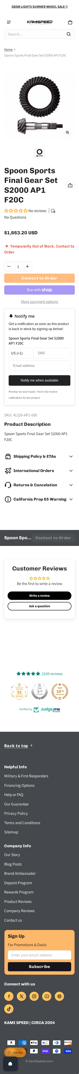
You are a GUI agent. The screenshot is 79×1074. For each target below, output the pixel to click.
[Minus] (8, 266)
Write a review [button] (39, 595)
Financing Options (19, 785)
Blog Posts (13, 864)
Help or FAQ (13, 794)
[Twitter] (21, 996)
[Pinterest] (59, 996)
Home (8, 49)
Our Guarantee (16, 803)
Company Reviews (19, 910)
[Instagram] (34, 996)
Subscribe (39, 966)
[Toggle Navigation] (8, 22)
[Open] (10, 1064)
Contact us (13, 920)
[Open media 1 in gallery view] (40, 153)
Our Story (12, 854)
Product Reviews (18, 901)
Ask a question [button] (39, 606)
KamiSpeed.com (40, 1061)
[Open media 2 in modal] (39, 106)
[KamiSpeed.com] (39, 22)
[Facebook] (8, 996)
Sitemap (11, 831)
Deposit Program (18, 882)
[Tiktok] (8, 1009)
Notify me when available (39, 380)
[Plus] (27, 266)
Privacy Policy (16, 813)
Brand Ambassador (20, 873)
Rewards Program (19, 891)
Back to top (16, 745)
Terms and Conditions (22, 822)
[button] (39, 34)
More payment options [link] (39, 301)
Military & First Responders (26, 775)
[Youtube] (46, 996)
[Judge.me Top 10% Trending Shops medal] (59, 691)
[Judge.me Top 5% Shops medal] (39, 691)
